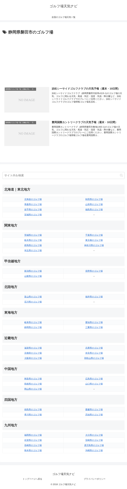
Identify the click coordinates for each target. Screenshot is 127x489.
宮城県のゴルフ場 (33, 214)
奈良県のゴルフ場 (94, 353)
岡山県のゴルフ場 (33, 389)
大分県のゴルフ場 (94, 435)
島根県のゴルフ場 (33, 384)
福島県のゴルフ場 (94, 209)
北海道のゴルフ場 (33, 199)
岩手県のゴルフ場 (33, 209)
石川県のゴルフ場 (33, 302)
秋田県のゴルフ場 (94, 199)
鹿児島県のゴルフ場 (94, 445)
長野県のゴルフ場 (94, 271)
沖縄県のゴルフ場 (94, 450)
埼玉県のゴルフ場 (33, 250)
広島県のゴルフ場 (94, 378)
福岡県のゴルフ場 (33, 435)
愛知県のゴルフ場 (94, 322)
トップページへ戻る (32, 479)
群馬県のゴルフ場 (33, 245)
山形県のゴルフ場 (94, 204)
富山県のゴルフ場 (33, 296)
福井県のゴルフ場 (94, 296)
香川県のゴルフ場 (33, 414)
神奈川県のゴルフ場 (94, 245)
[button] (121, 175)
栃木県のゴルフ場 (33, 240)
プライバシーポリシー (94, 479)
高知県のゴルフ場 (94, 414)
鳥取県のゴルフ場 (33, 378)
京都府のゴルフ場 (33, 353)
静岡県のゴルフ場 (33, 327)
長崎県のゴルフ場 (33, 445)
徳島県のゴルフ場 (33, 409)
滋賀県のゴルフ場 (33, 348)
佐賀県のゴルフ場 (33, 440)
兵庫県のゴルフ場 (94, 348)
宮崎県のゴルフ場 (94, 440)
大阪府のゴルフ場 (33, 358)
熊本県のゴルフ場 (33, 450)
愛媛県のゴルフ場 (94, 409)
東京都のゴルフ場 (94, 240)
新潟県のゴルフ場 (33, 271)
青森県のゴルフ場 (33, 204)
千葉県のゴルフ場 (94, 235)
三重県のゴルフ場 (94, 327)
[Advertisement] (63, 59)
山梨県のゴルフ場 (33, 276)
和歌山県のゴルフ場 (94, 358)
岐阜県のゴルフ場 (33, 322)
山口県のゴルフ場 (94, 384)
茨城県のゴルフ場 (33, 235)
